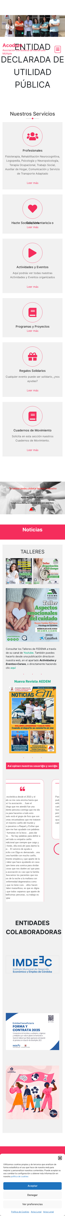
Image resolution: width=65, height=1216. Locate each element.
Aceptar (33, 1185)
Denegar (32, 1195)
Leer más (32, 183)
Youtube (29, 652)
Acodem (12, 45)
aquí (13, 667)
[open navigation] (58, 49)
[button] (60, 1158)
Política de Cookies (20, 1211)
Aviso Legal (36, 1211)
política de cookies (19, 1176)
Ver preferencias (32, 1204)
